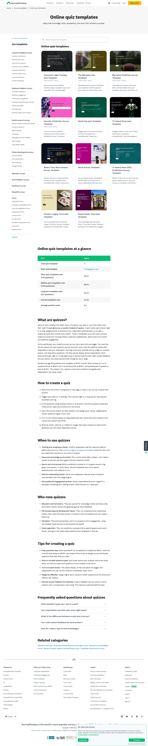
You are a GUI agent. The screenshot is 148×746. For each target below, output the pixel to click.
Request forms (16, 229)
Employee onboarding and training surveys (71, 645)
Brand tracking (16, 130)
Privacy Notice (83, 735)
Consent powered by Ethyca (135, 744)
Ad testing (15, 134)
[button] (74, 604)
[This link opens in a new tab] (121, 716)
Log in (124, 3)
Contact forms (16, 219)
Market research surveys (21, 120)
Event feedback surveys (20, 180)
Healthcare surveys (19, 186)
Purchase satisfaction (18, 70)
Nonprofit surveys (18, 192)
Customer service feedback (20, 67)
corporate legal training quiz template (78, 450)
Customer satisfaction (19, 56)
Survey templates (20, 8)
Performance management (20, 98)
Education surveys (18, 174)
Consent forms (16, 215)
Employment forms (18, 212)
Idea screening (16, 162)
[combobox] (11, 716)
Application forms (17, 201)
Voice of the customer (19, 63)
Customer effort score (19, 74)
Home (9, 8)
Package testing (17, 166)
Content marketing (18, 81)
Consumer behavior (18, 127)
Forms (14, 198)
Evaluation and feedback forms (21, 205)
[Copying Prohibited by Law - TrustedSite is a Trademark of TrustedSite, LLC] (70, 739)
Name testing (16, 141)
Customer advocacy (18, 77)
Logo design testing (18, 145)
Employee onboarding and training (23, 102)
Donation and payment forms (21, 222)
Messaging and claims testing (21, 137)
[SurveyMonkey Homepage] (17, 3)
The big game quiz (91, 269)
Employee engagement (19, 95)
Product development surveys (23, 152)
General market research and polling (23, 123)
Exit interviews (16, 109)
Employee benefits (17, 106)
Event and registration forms (21, 208)
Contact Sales (116, 3)
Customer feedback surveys (22, 53)
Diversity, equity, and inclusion (21, 113)
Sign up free (134, 3)
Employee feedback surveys (22, 88)
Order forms (16, 226)
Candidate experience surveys (92, 648)
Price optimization (17, 159)
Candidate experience (18, 91)
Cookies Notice (93, 735)
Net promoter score (18, 59)
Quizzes (15, 237)
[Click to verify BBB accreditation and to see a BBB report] (50, 739)
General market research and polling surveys (61, 648)
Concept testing (17, 155)
